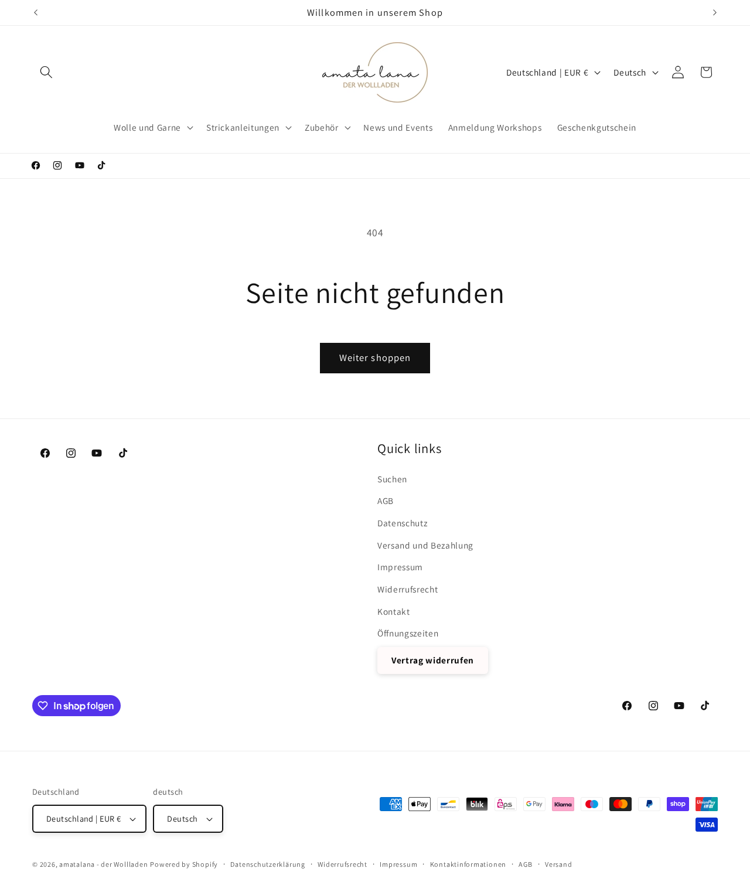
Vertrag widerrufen (432, 660)
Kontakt (393, 611)
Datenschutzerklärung (267, 864)
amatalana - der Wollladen (103, 864)
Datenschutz (402, 522)
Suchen (392, 478)
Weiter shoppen (375, 357)
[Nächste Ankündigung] (715, 12)
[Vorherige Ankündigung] (36, 12)
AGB (385, 500)
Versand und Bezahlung (425, 544)
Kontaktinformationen (468, 864)
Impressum (400, 567)
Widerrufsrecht (407, 588)
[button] (46, 72)
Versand (558, 864)
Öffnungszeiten (407, 632)
